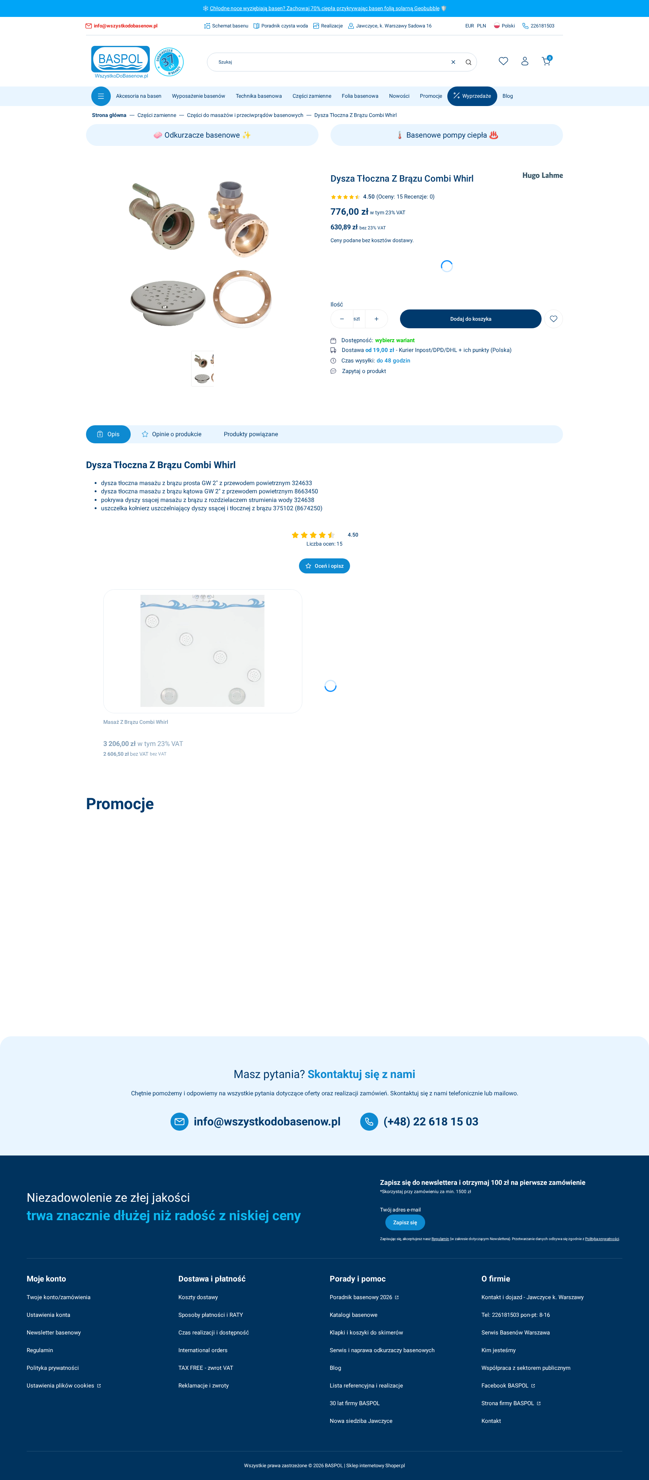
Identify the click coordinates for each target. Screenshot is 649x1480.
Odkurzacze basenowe (202, 135)
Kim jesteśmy (498, 1350)
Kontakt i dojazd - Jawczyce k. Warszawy (532, 1297)
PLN (481, 26)
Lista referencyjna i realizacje (366, 1385)
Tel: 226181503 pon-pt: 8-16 (515, 1315)
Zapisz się (405, 1222)
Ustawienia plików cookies (61, 1385)
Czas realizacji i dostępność (213, 1332)
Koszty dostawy (198, 1297)
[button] (468, 62)
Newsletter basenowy (54, 1332)
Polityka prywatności (53, 1368)
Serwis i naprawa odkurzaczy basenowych (382, 1350)
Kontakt (491, 1421)
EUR (469, 26)
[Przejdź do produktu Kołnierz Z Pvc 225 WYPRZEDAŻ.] (196, 878)
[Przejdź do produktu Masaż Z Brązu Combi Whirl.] (203, 651)
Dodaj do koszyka (471, 319)
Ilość (337, 304)
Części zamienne (156, 115)
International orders (203, 1350)
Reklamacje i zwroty (203, 1385)
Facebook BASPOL (505, 1385)
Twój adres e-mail (400, 1210)
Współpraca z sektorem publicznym (526, 1368)
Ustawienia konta (48, 1315)
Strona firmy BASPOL (508, 1403)
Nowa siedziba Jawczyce (361, 1421)
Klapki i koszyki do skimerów (366, 1332)
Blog (335, 1368)
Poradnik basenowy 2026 (362, 1297)
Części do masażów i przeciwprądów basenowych (245, 115)
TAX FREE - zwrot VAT (205, 1368)
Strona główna (109, 115)
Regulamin (40, 1350)
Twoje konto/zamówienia (59, 1297)
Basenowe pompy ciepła (446, 135)
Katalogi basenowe (353, 1315)
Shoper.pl (395, 1465)
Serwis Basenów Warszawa (515, 1332)
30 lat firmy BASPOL (355, 1403)
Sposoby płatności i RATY (210, 1315)
